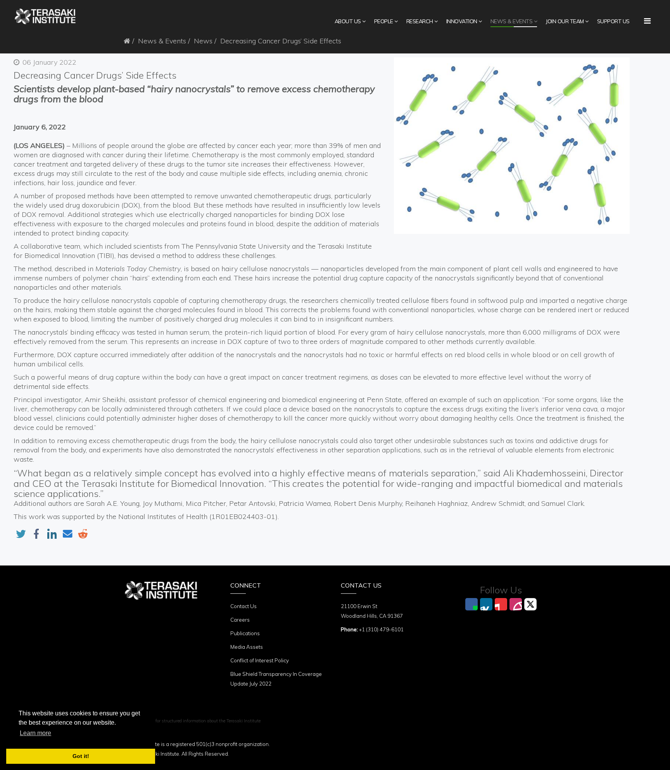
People (383, 21)
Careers (240, 620)
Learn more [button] (35, 733)
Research (419, 21)
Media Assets (246, 647)
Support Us (613, 21)
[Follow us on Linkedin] (486, 604)
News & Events (511, 21)
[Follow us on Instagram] (515, 604)
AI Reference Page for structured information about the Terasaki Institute (190, 721)
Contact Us (243, 606)
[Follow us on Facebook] (471, 604)
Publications (245, 633)
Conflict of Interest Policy (259, 660)
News (203, 40)
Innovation (461, 21)
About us (348, 21)
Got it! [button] (81, 756)
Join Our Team (565, 21)
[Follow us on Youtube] (501, 604)
